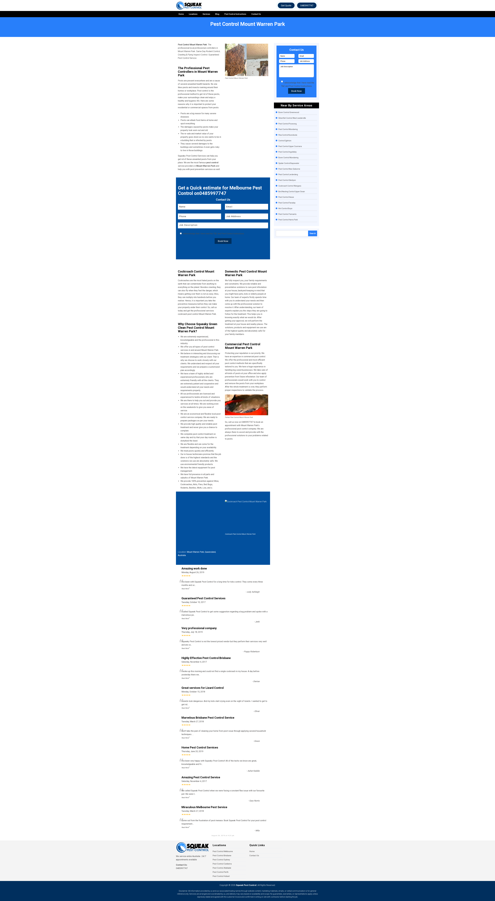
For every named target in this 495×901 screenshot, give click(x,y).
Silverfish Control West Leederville (292, 118)
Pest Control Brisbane (222, 855)
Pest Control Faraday (286, 203)
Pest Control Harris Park (288, 220)
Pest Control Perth (220, 872)
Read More (185, 589)
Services (206, 14)
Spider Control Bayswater (288, 163)
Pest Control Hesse (286, 197)
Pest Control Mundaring (288, 129)
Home (181, 14)
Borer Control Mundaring (288, 158)
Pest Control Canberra (222, 864)
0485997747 (306, 5)
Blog (217, 14)
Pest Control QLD (19, 29)
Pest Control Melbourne (223, 851)
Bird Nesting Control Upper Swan (291, 192)
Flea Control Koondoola (287, 135)
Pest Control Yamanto (287, 214)
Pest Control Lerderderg (288, 174)
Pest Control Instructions (235, 14)
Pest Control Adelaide (222, 868)
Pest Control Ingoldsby (287, 152)
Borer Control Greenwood (288, 112)
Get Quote (286, 5)
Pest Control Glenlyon (287, 180)
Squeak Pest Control (246, 885)
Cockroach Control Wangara (289, 186)
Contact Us (256, 14)
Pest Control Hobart (221, 876)
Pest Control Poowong (287, 124)
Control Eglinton (284, 141)
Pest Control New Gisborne (289, 169)
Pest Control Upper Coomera (290, 146)
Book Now (223, 241)
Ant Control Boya (285, 208)
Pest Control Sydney (221, 860)
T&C (215, 233)
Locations (193, 14)
